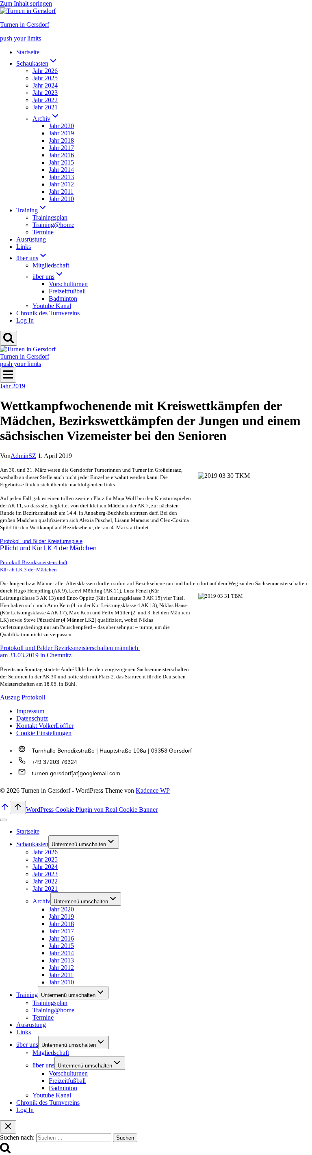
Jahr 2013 (61, 176)
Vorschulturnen (68, 283)
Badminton (63, 298)
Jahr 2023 (45, 92)
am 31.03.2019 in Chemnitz (36, 655)
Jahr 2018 (61, 140)
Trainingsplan (49, 217)
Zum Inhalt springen (26, 3)
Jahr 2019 (61, 133)
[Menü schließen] (3, 820)
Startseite (27, 52)
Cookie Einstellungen (44, 732)
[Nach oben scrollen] (5, 809)
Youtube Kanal (51, 305)
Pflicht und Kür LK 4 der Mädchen (48, 548)
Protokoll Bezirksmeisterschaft (33, 562)
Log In (25, 320)
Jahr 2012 (61, 184)
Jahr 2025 (45, 78)
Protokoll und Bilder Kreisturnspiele (41, 541)
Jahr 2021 (45, 107)
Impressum (30, 711)
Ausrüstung (31, 239)
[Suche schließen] (8, 1127)
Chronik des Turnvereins (48, 313)
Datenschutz (32, 718)
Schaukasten (32, 844)
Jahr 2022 (45, 99)
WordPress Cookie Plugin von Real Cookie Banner (92, 809)
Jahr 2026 (45, 70)
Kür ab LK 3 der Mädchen (28, 570)
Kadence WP (153, 790)
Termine (43, 232)
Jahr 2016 (61, 155)
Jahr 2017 (61, 147)
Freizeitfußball (67, 291)
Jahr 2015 (61, 162)
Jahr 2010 (61, 198)
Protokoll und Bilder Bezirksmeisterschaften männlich (70, 647)
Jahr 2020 (61, 125)
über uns (27, 1044)
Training (27, 994)
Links (23, 246)
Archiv (41, 901)
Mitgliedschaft (50, 265)
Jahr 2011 (61, 191)
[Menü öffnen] (8, 375)
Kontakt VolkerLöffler (45, 725)
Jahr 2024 (45, 85)
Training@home (53, 224)
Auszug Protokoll (22, 697)
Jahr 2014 (61, 169)
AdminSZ (23, 455)
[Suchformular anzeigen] (8, 338)
